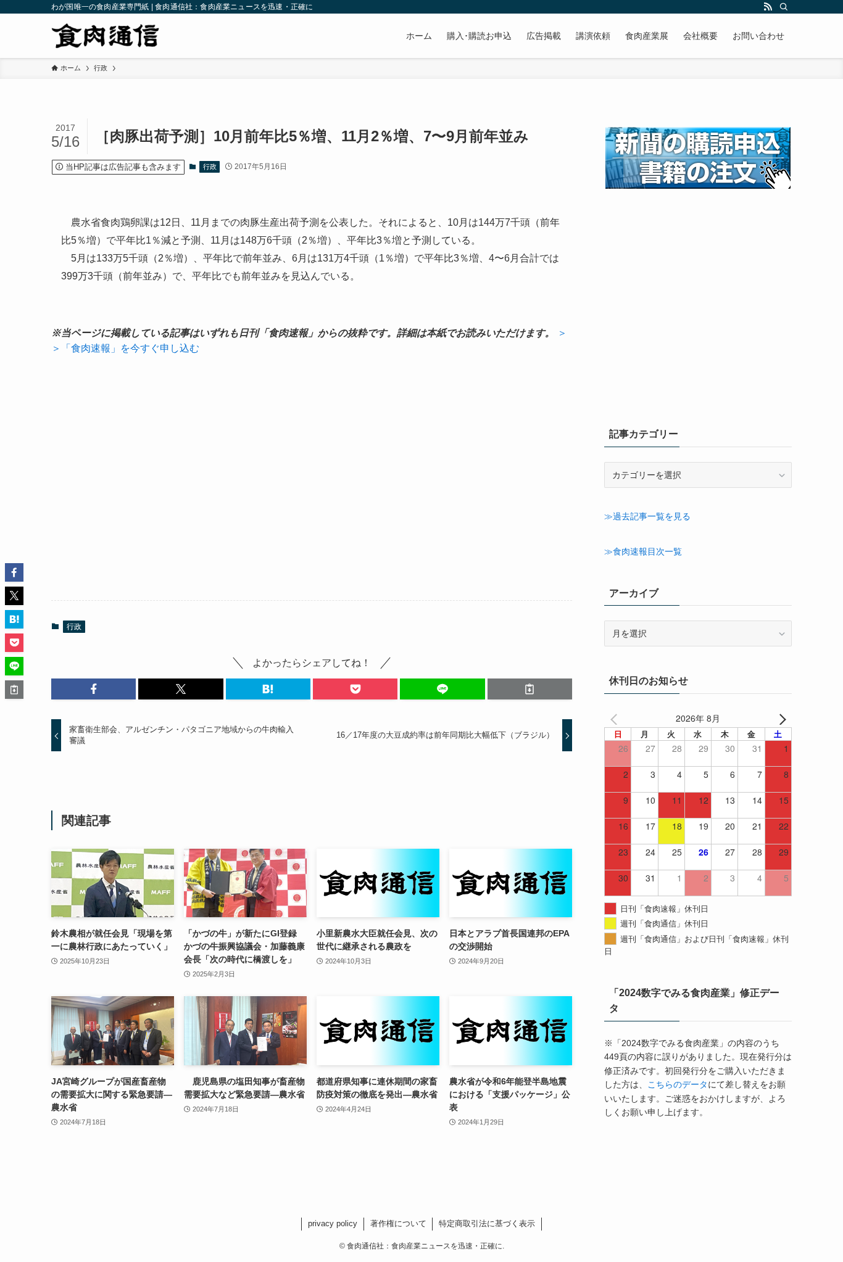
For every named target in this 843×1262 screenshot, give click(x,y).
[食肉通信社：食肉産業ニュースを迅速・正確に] (106, 35)
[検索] (784, 7)
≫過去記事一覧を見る (647, 516)
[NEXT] (780, 718)
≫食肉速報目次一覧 (643, 551)
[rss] (768, 7)
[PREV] (616, 718)
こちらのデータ (677, 1084)
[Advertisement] (311, 478)
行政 (210, 166)
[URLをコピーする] (530, 688)
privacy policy (332, 1223)
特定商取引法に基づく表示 (487, 1223)
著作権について (398, 1223)
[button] (93, 688)
